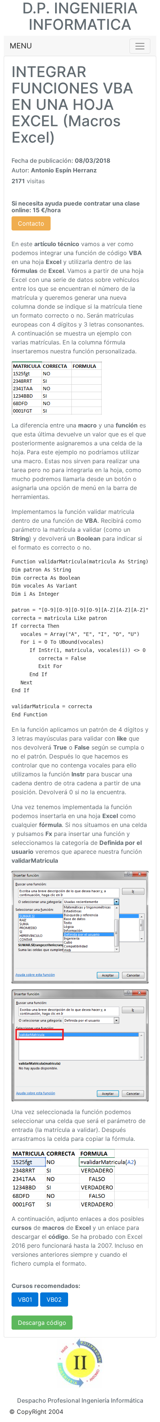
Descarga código (42, 1322)
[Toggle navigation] (139, 46)
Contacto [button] (31, 223)
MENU (21, 45)
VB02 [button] (54, 1299)
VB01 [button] (25, 1299)
